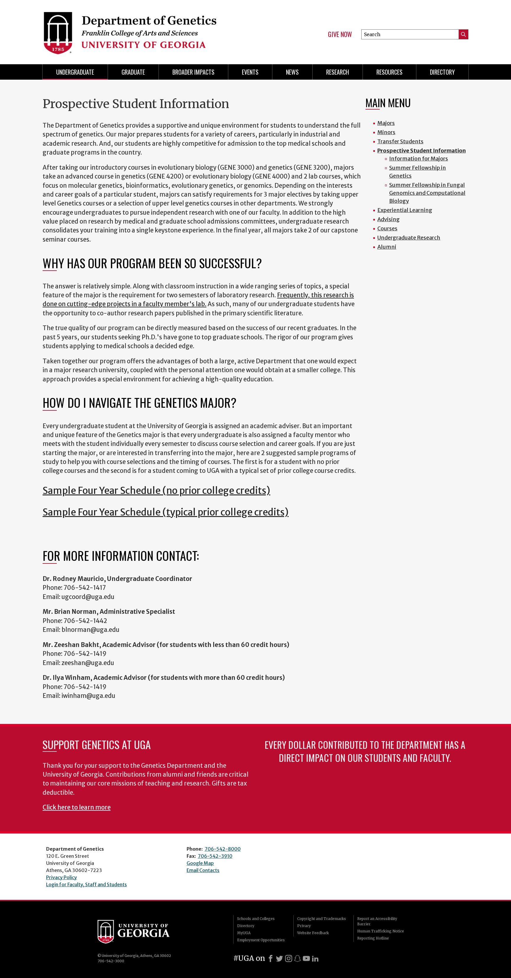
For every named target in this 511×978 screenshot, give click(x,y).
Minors (386, 132)
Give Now (340, 34)
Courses (387, 228)
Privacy (304, 926)
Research (337, 72)
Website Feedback (313, 933)
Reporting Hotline (373, 938)
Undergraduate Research (408, 237)
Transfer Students (400, 141)
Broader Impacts (193, 72)
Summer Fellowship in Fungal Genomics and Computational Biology (427, 193)
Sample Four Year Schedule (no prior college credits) (156, 491)
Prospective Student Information (421, 150)
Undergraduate (75, 72)
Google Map (200, 863)
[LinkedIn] (315, 958)
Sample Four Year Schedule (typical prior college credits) (166, 512)
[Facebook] (270, 958)
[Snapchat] (297, 958)
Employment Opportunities (261, 940)
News (292, 72)
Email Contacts (203, 870)
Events (250, 72)
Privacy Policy (61, 877)
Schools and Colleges (256, 918)
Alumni (386, 246)
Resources (389, 72)
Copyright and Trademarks (321, 918)
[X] (279, 958)
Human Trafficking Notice (380, 931)
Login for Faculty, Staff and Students (86, 884)
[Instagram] (288, 958)
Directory (442, 72)
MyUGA (243, 933)
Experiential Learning (404, 210)
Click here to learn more (77, 807)
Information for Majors (418, 158)
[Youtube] (306, 958)
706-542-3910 (215, 856)
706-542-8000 (223, 849)
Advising (388, 219)
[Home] (146, 30)
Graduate (133, 72)
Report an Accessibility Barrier (377, 921)
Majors (386, 123)
